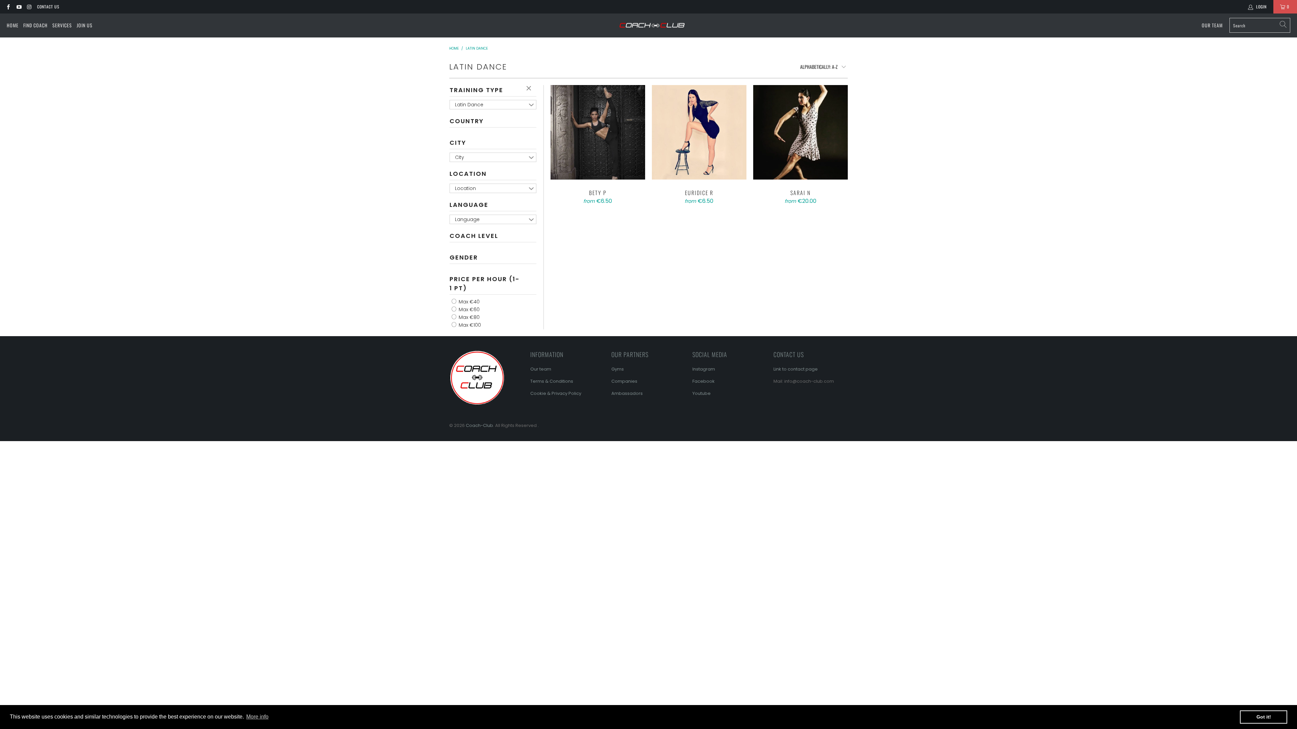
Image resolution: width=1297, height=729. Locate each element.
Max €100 (469, 325)
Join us (85, 25)
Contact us (48, 6)
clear (529, 88)
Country (467, 121)
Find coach (35, 25)
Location (468, 173)
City (458, 142)
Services (62, 25)
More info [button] (257, 717)
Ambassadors (627, 393)
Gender (464, 257)
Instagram (703, 369)
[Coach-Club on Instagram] (29, 6)
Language (469, 204)
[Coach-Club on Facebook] (8, 6)
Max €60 (468, 309)
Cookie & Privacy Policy (555, 393)
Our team (540, 369)
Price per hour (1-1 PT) (485, 283)
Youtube (701, 393)
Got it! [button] (1263, 717)
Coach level (474, 236)
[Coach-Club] (652, 26)
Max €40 (468, 301)
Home (13, 25)
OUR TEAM (1212, 25)
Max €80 (468, 317)
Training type (476, 90)
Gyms (617, 369)
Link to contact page (795, 369)
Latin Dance (469, 104)
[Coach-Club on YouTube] (18, 6)
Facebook (703, 381)
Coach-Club (479, 425)
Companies (624, 381)
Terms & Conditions (551, 381)
